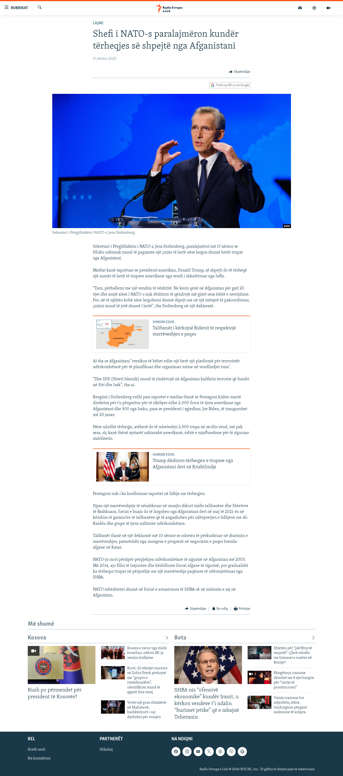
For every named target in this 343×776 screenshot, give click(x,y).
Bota (180, 638)
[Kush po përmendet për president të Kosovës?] (61, 665)
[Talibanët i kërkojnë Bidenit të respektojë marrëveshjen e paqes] (122, 334)
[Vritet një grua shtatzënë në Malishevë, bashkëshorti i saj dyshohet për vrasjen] (113, 707)
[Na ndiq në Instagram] (186, 751)
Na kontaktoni (39, 758)
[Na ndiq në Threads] (220, 751)
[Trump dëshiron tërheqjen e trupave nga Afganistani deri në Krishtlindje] (122, 467)
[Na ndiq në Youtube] (198, 751)
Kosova (37, 638)
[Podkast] (314, 8)
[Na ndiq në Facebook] (176, 751)
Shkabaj (106, 749)
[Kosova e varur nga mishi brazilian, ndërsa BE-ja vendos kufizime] (113, 652)
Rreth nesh (36, 749)
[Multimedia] (329, 8)
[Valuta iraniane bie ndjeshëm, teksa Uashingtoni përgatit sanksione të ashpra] (259, 702)
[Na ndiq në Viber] (231, 751)
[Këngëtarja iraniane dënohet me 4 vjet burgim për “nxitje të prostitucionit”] (259, 677)
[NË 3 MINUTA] (300, 8)
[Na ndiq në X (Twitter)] (209, 751)
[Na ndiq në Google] (242, 751)
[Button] (239, 72)
